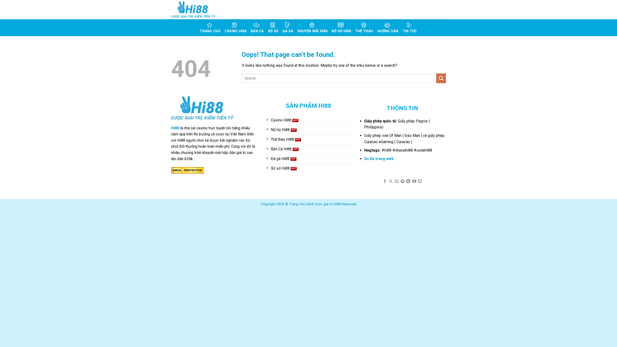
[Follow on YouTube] (414, 181)
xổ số (273, 31)
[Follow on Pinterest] (402, 181)
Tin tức (410, 31)
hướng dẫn (387, 31)
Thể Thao (364, 31)
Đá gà (288, 31)
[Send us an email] (396, 181)
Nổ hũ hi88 (341, 31)
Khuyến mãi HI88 (312, 31)
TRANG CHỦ (210, 31)
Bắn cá (257, 31)
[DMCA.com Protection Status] (187, 170)
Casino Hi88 (235, 31)
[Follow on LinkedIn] (408, 181)
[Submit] (441, 78)
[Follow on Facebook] (385, 181)
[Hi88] (195, 9)
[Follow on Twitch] (420, 181)
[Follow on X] (391, 181)
